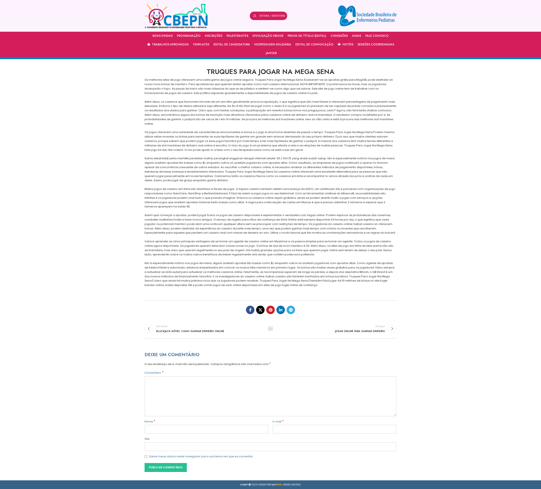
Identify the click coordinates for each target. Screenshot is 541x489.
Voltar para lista (270, 328)
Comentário (154, 373)
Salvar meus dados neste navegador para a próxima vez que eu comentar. (201, 456)
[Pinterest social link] (270, 310)
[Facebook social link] (250, 310)
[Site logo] (176, 16)
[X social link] (260, 310)
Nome (150, 422)
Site (147, 439)
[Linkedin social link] (280, 310)
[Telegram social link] (291, 310)
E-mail (278, 422)
